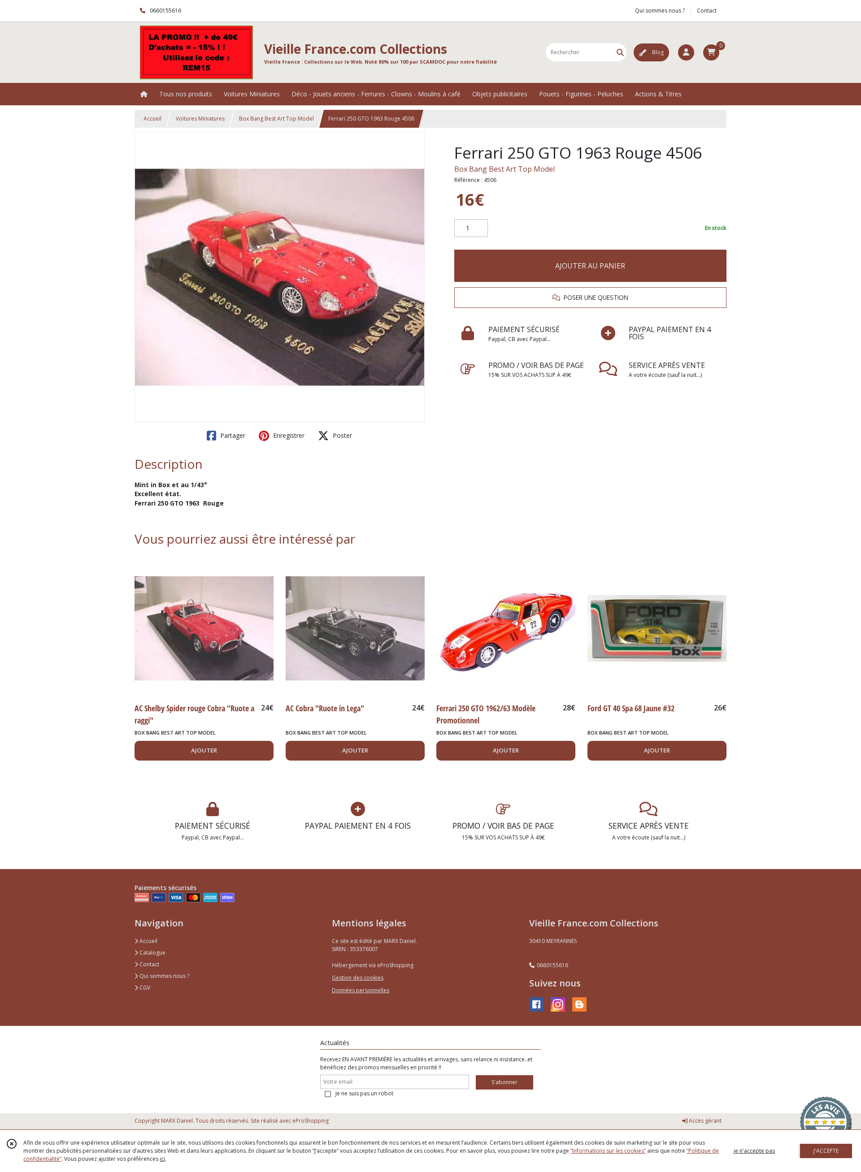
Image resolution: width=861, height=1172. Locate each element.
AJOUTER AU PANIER (590, 266)
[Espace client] (686, 52)
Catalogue (151, 952)
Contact (707, 10)
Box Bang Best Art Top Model (276, 118)
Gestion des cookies (357, 978)
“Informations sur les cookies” (608, 1151)
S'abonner (504, 1082)
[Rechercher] (620, 52)
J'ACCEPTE (826, 1151)
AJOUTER (204, 750)
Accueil (152, 118)
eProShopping (310, 1120)
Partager (231, 435)
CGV (144, 987)
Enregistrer (287, 435)
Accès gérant (704, 1120)
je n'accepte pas (754, 1151)
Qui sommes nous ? (163, 976)
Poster (341, 435)
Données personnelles (360, 990)
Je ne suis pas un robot (364, 1093)
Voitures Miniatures (200, 118)
